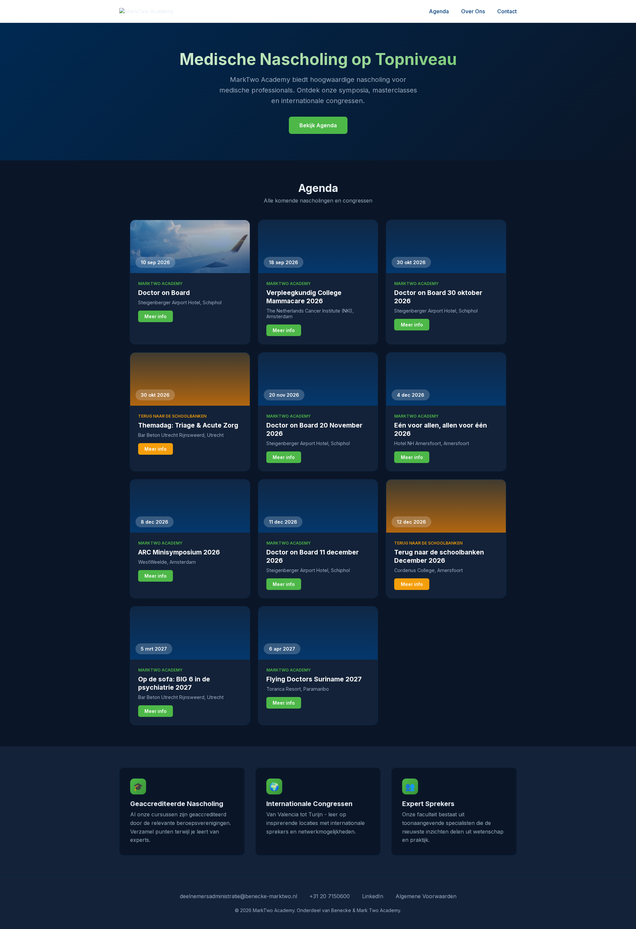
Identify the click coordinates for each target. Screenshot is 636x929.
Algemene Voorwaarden (426, 896)
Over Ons (473, 11)
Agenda (439, 11)
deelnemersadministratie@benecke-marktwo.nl (238, 896)
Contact (507, 11)
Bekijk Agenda (318, 125)
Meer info (155, 316)
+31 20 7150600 (329, 896)
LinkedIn (372, 896)
